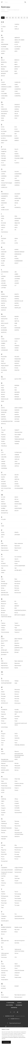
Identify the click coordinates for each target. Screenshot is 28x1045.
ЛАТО (16, 733)
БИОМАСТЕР (4, 592)
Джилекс (17, 643)
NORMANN (4, 330)
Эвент (16, 963)
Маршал (3, 763)
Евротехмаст (18, 548)
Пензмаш (3, 825)
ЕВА (2, 543)
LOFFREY (3, 287)
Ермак (16, 550)
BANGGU (17, 60)
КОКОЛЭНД (4, 727)
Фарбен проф (18, 927)
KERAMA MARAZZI (19, 251)
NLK (16, 325)
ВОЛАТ (3, 612)
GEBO (2, 180)
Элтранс (17, 975)
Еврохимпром (5, 550)
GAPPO (3, 173)
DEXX (2, 118)
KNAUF (16, 263)
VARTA (16, 477)
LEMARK (3, 281)
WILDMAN (4, 506)
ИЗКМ (2, 691)
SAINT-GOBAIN (18, 407)
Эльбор (3, 977)
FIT (15, 160)
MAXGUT (17, 305)
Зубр (16, 683)
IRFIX (16, 227)
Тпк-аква (17, 905)
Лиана (2, 738)
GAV (16, 178)
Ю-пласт (3, 986)
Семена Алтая (18, 883)
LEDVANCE (17, 276)
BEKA (16, 64)
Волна (16, 612)
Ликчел (3, 740)
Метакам (3, 768)
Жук (2, 674)
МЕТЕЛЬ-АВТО (5, 770)
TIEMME (17, 443)
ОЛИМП (17, 803)
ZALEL (2, 532)
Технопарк (4, 903)
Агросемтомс (4, 565)
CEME (16, 84)
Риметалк (17, 852)
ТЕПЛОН (3, 898)
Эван (2, 963)
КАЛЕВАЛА (4, 709)
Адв (2, 568)
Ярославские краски (20, 994)
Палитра (17, 821)
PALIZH (3, 359)
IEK (2, 220)
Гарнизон (17, 625)
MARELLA (3, 298)
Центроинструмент (20, 940)
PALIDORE (4, 356)
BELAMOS (3, 66)
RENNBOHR (18, 399)
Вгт (15, 601)
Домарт (17, 652)
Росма (2, 859)
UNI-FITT (3, 454)
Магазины (19, 1005)
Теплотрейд (18, 898)
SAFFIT (3, 407)
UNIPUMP (17, 463)
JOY (16, 240)
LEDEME (3, 276)
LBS (16, 272)
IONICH (3, 227)
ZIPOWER (17, 534)
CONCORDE (4, 95)
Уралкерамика (18, 916)
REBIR (2, 390)
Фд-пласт (17, 929)
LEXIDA (16, 281)
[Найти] (25, 2)
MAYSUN (3, 310)
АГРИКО (3, 563)
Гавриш (3, 623)
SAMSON (17, 410)
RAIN (2, 387)
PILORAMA (4, 370)
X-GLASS (3, 519)
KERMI (3, 254)
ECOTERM (3, 131)
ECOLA (3, 129)
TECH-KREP (18, 434)
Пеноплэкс (17, 825)
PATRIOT (17, 363)
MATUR (3, 305)
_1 (1, 24)
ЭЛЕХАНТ (17, 972)
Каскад (3, 712)
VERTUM (17, 479)
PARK (2, 361)
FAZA (16, 151)
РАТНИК (3, 845)
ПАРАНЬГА (4, 823)
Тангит (16, 891)
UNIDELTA (17, 457)
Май (2, 751)
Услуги (19, 1002)
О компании (10, 1002)
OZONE (16, 350)
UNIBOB (17, 454)
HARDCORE (18, 198)
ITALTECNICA (4, 232)
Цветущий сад (5, 940)
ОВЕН (2, 801)
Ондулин (17, 805)
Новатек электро (19, 783)
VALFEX (17, 474)
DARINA (17, 109)
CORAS (3, 98)
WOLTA (16, 510)
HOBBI (3, 207)
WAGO (16, 497)
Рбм (16, 845)
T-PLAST (3, 430)
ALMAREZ (17, 49)
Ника (16, 781)
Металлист (17, 768)
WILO (16, 506)
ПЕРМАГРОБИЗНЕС (6, 828)
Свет (2, 878)
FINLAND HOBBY (19, 158)
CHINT (2, 91)
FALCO (16, 149)
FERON (16, 153)
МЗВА (2, 772)
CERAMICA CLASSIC (6, 86)
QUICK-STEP (18, 379)
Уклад (2, 914)
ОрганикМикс (18, 812)
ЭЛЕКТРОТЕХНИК (19, 970)
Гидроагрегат (18, 630)
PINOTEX (17, 370)
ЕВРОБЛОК (4, 545)
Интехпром (18, 703)
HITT (2, 205)
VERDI (2, 479)
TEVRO (3, 441)
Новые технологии (6, 788)
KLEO (2, 263)
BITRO (16, 69)
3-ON (16, 26)
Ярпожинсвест (18, 997)
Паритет (17, 823)
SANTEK (17, 414)
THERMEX (17, 441)
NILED (2, 325)
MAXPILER (4, 307)
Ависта (16, 559)
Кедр (2, 716)
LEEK (2, 278)
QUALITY (3, 379)
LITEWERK (4, 285)
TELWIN (3, 437)
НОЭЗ (2, 792)
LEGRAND (17, 278)
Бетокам (17, 588)
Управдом (3, 916)
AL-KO (16, 44)
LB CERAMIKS (4, 272)
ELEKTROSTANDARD (6, 136)
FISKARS (3, 160)
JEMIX (16, 238)
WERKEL (17, 501)
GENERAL (17, 180)
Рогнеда (17, 854)
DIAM (2, 120)
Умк (16, 914)
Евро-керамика (19, 543)
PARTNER (17, 361)
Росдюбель (18, 856)
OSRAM (16, 348)
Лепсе (2, 736)
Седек (2, 880)
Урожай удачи (5, 920)
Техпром (17, 903)
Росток (16, 859)
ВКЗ (16, 608)
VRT (2, 490)
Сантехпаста (18, 872)
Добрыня (17, 650)
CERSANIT (3, 89)
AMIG (16, 51)
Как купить (9, 1005)
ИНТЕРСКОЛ (4, 703)
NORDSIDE (17, 327)
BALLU (3, 60)
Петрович (3, 830)
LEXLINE (3, 283)
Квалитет (3, 714)
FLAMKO (3, 165)
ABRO (2, 40)
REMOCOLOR (4, 399)
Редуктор (3, 849)
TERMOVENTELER (19, 439)
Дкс (2, 647)
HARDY (3, 200)
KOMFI (3, 265)
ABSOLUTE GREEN (19, 40)
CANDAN (3, 84)
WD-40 (16, 499)
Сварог (16, 876)
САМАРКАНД (18, 870)
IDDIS (2, 216)
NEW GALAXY (4, 323)
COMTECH (17, 93)
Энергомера (18, 977)
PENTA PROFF (5, 365)
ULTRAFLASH (18, 452)
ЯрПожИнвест (5, 997)
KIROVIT (3, 258)
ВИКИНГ (17, 606)
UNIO (16, 461)
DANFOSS (17, 106)
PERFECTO (17, 365)
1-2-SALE (3, 26)
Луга (2, 742)
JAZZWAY (3, 238)
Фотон (3, 934)
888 (2, 31)
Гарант (16, 623)
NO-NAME (3, 327)
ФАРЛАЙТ (3, 929)
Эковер (3, 966)
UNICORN (3, 457)
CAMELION (17, 82)
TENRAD (3, 439)
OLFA (16, 341)
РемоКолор (18, 849)
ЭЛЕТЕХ (3, 972)
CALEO (3, 82)
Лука (16, 742)
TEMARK (17, 437)
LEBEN (16, 274)
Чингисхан (4, 957)
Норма (16, 790)
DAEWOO (17, 104)
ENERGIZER (4, 140)
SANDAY (17, 412)
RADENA (17, 385)
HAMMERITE (4, 196)
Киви (16, 721)
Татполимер (18, 894)
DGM (16, 118)
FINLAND (3, 158)
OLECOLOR (4, 341)
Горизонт (17, 632)
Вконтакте (10, 1012)
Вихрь (2, 608)
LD (2, 274)
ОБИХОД (3, 799)
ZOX (2, 537)
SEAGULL (3, 423)
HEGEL (16, 203)
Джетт (2, 643)
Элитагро (3, 975)
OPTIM (3, 345)
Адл (16, 568)
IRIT (2, 229)
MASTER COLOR (19, 301)
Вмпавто (3, 610)
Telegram (14, 1012)
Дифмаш (17, 645)
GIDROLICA (4, 187)
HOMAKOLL (18, 207)
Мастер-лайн (4, 765)
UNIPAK (3, 463)
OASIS (2, 338)
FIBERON (17, 156)
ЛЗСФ (16, 736)
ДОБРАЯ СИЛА (19, 647)
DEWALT (17, 116)
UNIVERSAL (4, 468)
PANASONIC (18, 359)
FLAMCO (17, 162)
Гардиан (3, 625)
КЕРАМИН (4, 718)
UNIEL (2, 459)
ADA (2, 42)
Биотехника (18, 592)
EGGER (3, 133)
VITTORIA (17, 486)
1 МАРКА (17, 24)
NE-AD (16, 318)
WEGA (2, 501)
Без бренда (4, 583)
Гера (16, 627)
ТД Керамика (4, 896)
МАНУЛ (3, 753)
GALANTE (3, 171)
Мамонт (17, 751)
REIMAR (17, 394)
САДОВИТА (4, 867)
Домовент (3, 654)
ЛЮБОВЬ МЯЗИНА (20, 745)
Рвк (2, 847)
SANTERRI (17, 416)
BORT (16, 73)
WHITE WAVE (18, 503)
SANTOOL (3, 419)
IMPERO (17, 220)
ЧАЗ (2, 949)
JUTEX (16, 243)
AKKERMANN (4, 44)
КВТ (16, 714)
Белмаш (17, 585)
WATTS (3, 499)
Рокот (2, 856)
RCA (16, 387)
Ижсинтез (17, 689)
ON (15, 343)
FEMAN (3, 153)
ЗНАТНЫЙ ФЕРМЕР (6, 683)
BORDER (3, 73)
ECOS (16, 129)
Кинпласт (3, 723)
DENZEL (3, 116)
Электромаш (4, 970)
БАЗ (2, 579)
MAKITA (17, 294)
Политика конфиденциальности (15, 1026)
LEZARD (17, 283)
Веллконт (3, 603)
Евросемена (4, 548)
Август (2, 559)
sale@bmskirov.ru (15, 1018)
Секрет (16, 880)
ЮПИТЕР (3, 988)
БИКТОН (17, 590)
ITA (15, 229)
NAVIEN (17, 316)
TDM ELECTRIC (18, 432)
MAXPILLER (18, 307)
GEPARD (3, 185)
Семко (3, 885)
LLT (15, 285)
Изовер (3, 694)
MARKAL (17, 298)
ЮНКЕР (17, 986)
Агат (2, 561)
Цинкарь (17, 942)
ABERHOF (17, 37)
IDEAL (2, 218)
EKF (16, 133)
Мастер (16, 763)
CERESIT (17, 86)
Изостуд (3, 700)
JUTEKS (3, 243)
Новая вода (4, 785)
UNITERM (3, 466)
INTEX (16, 225)
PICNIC (16, 368)
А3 (1, 556)
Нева (2, 781)
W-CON (3, 497)
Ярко (2, 994)
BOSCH (3, 75)
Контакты (14, 1007)
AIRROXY (17, 42)
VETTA (16, 481)
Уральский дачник (19, 918)
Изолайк (3, 696)
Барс (16, 579)
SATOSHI (17, 419)
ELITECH (3, 138)
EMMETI (17, 138)
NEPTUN (17, 321)
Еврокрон (17, 545)
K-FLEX (3, 249)
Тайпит (3, 891)
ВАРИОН (3, 601)
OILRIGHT (17, 338)
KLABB (3, 260)
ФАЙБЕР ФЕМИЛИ (6, 927)
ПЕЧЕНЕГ (17, 830)
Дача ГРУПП (4, 641)
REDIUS (3, 392)
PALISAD (17, 356)
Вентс (16, 603)
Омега (2, 805)
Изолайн (17, 696)
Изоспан (17, 698)
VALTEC (3, 477)
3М (2, 29)
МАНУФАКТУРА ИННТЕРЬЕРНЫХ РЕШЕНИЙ (19, 755)
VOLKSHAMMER (19, 488)
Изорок (3, 698)
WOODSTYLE (4, 513)
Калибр (17, 709)
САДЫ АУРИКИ (19, 867)
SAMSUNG (3, 412)
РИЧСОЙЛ (4, 854)
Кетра (2, 721)
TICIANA (3, 443)
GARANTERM (18, 173)
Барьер (3, 581)
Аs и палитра (18, 556)
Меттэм (16, 770)
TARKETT (17, 430)
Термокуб (3, 900)
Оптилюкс (17, 810)
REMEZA (17, 396)
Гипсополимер (5, 632)
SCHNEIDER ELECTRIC (7, 421)
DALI (2, 106)
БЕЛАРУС (3, 585)
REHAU (3, 394)
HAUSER (17, 200)
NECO (2, 321)
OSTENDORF (4, 350)
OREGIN (3, 348)
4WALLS (17, 29)
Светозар (17, 878)
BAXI (2, 64)
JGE (2, 240)
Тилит (2, 905)
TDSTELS (3, 434)
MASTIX (3, 303)
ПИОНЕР (3, 838)
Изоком (17, 694)
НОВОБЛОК (18, 785)
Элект (16, 968)
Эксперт (3, 968)
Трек (2, 907)
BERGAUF (17, 66)
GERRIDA (17, 185)
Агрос (16, 563)
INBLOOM (17, 223)
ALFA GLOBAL (5, 49)
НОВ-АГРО (4, 783)
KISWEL (17, 258)
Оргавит (3, 812)
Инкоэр (17, 700)
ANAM (2, 53)
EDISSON (17, 131)
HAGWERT (17, 194)
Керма (16, 718)
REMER (3, 396)
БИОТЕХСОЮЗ (5, 594)
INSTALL (3, 225)
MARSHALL (4, 301)
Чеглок (16, 953)
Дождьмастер (4, 652)
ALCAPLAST (18, 46)
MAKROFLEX (4, 296)
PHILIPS (3, 368)
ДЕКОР (16, 641)
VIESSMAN (4, 486)
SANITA (3, 414)
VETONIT (3, 481)
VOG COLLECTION (6, 488)
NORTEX (17, 330)
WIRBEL (3, 508)
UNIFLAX (17, 459)
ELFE (16, 136)
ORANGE (17, 345)
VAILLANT (3, 474)
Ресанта (3, 852)
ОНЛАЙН (17, 808)
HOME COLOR (5, 209)
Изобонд (17, 691)
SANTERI (3, 416)
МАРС (16, 759)
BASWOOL (4, 62)
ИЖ (2, 689)
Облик (16, 799)
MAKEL (3, 294)
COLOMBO (4, 93)
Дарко (2, 638)
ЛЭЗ (2, 745)
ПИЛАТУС (17, 836)
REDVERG (17, 392)
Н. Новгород (4, 779)
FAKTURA (3, 149)
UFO (2, 452)
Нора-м (17, 788)
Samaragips (4, 410)
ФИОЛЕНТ (4, 931)
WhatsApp (17, 1012)
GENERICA (17, 183)
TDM (2, 432)
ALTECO (3, 51)
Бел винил (17, 583)
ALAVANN (3, 46)
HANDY (16, 196)
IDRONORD (18, 218)
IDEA (16, 216)
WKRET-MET (4, 510)
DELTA (16, 113)
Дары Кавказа (18, 638)
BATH (16, 62)
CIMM (16, 91)
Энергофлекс (4, 979)
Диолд (3, 645)
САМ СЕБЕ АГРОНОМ (7, 870)
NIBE (16, 323)
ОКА (2, 803)
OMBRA (3, 343)
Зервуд (16, 680)
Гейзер (3, 627)
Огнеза (16, 801)
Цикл (2, 942)
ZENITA (16, 532)
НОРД (2, 790)
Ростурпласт (4, 861)
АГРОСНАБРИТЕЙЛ (20, 565)
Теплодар (17, 896)
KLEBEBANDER (19, 260)
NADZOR (3, 316)
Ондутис (3, 808)
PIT (2, 372)
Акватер (3, 570)
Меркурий (17, 765)
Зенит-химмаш (5, 680)
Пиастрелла (4, 836)
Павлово (3, 821)
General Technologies (6, 183)
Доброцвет (4, 650)
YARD (2, 526)
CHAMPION (18, 89)
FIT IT (2, 162)
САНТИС (3, 876)
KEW (16, 256)
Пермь (16, 828)
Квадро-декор (18, 712)
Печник (3, 832)
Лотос (16, 740)
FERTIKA (3, 156)
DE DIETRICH (4, 111)
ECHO (2, 127)
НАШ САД (17, 779)
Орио (2, 814)
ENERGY (17, 140)
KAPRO (16, 249)
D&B (2, 104)
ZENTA (3, 534)
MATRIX (17, 303)
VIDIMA (16, 483)
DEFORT (17, 111)
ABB (2, 37)
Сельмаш (3, 883)
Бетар (2, 588)
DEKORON (4, 113)
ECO (16, 127)
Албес (2, 572)
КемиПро (17, 716)
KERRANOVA (18, 254)
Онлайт (3, 810)
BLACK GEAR (4, 71)
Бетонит (3, 590)
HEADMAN (4, 203)
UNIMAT (3, 461)
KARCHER (3, 251)
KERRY (3, 256)
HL (15, 205)
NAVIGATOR (4, 318)
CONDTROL (18, 95)
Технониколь (18, 900)
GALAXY (17, 171)
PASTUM (3, 363)
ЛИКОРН (17, 738)
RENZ (2, 401)
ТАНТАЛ (3, 894)
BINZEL (3, 69)
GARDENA (3, 176)
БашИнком (17, 581)
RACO (2, 385)
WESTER (3, 503)
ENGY (2, 142)
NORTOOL (4, 332)
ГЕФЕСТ (3, 630)
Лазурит (3, 733)
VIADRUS (3, 483)
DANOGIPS (4, 109)
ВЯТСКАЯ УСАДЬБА (20, 615)
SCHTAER (17, 421)
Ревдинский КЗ (19, 847)
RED (16, 390)
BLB (16, 71)
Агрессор (17, 561)
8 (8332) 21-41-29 (9, 1016)
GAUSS (3, 178)
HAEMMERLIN (4, 194)
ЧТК (16, 957)
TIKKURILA (4, 446)
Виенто (3, 606)
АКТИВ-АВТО (18, 570)
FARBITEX (3, 151)
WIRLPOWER (18, 508)
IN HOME (3, 223)
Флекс (16, 931)
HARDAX (3, 198)
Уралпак (3, 918)
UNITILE (17, 466)
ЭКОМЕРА (17, 966)
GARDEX (17, 176)
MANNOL (17, 296)
